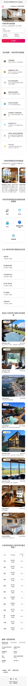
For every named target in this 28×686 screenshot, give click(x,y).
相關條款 (15, 683)
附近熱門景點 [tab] (22, 642)
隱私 (11, 683)
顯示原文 (21, 2)
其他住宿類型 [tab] (13, 642)
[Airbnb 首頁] (3, 6)
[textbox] (7, 36)
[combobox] (13, 31)
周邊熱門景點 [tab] (5, 642)
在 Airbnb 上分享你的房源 (17, 6)
